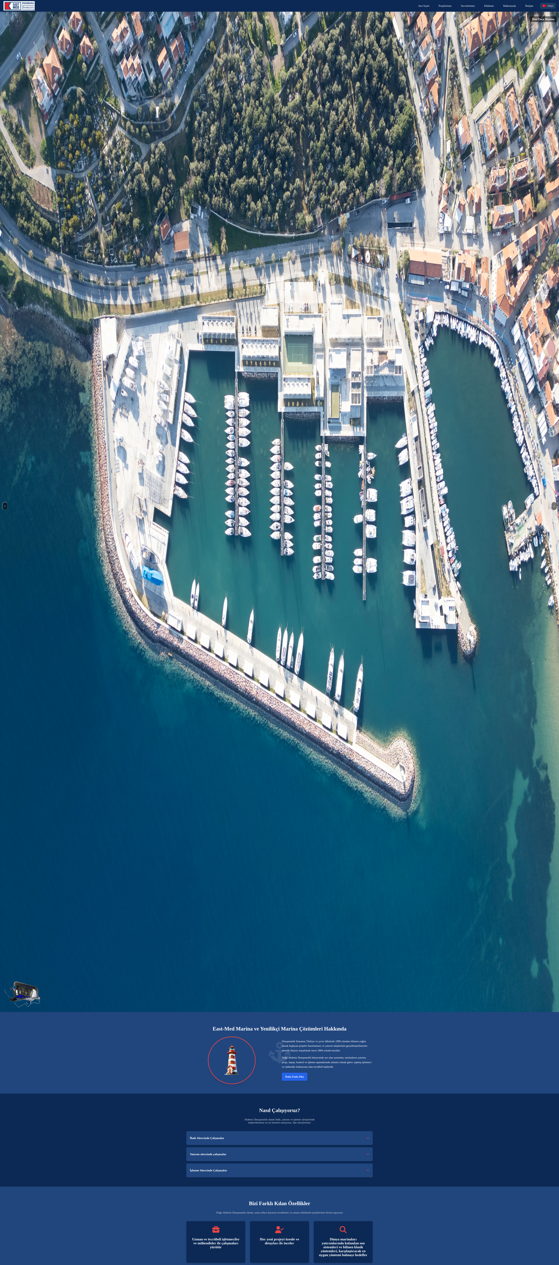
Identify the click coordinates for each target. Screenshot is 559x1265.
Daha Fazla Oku (294, 1076)
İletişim (529, 5)
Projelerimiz (445, 5)
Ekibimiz (489, 5)
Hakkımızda (509, 5)
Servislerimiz (468, 5)
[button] (368, 1138)
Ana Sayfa (423, 5)
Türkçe (548, 5)
